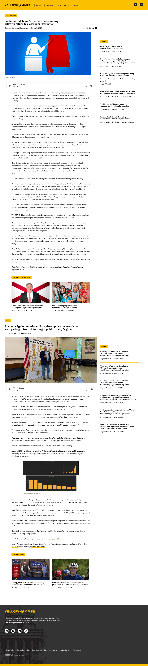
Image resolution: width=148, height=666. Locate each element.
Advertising (77, 650)
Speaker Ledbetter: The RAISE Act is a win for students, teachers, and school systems (117, 92)
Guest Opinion (11, 15)
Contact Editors (64, 650)
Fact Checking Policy (39, 650)
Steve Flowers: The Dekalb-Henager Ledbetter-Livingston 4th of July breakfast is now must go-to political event (117, 61)
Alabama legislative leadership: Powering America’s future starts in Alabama (117, 74)
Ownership (53, 650)
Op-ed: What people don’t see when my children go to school (64, 307)
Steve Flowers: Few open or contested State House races (111, 47)
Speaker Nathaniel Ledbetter (16, 28)
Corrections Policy (23, 650)
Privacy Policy (9, 650)
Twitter (90, 28)
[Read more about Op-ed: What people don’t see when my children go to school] (71, 292)
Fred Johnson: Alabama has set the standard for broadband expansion (114, 105)
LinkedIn (93, 28)
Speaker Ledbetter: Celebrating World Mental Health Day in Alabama (115, 118)
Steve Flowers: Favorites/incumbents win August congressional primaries (27, 307)
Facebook (96, 28)
